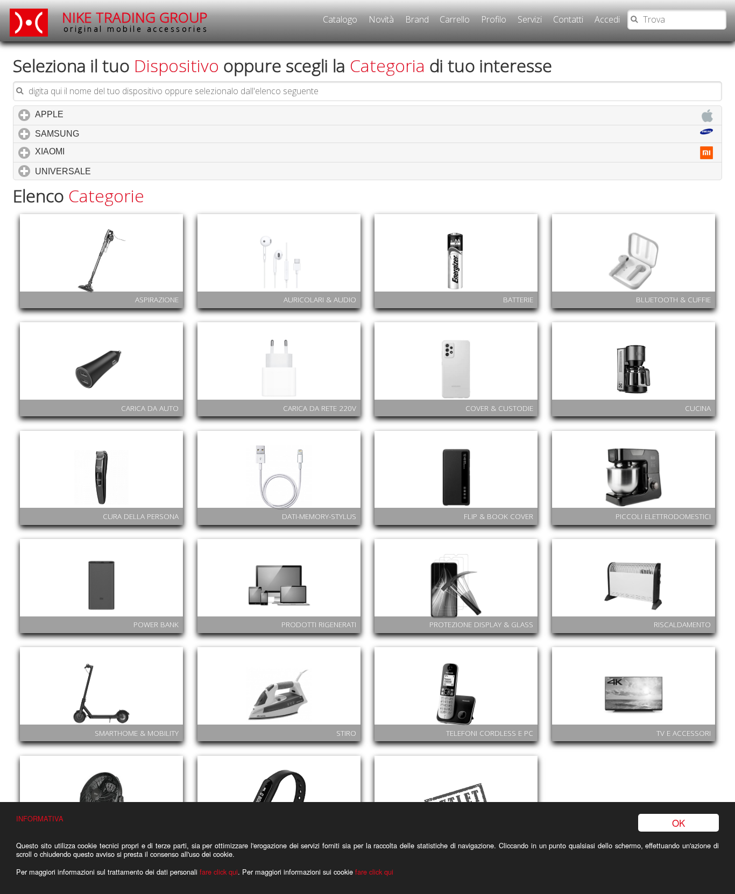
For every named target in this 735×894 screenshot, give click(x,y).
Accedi (607, 19)
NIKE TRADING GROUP (135, 21)
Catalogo (340, 19)
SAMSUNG (103, 133)
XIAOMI (95, 151)
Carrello (455, 19)
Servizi (530, 19)
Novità (381, 19)
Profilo (493, 19)
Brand (417, 19)
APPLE (95, 114)
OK (678, 822)
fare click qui (219, 872)
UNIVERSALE (108, 171)
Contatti (568, 19)
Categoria (387, 65)
